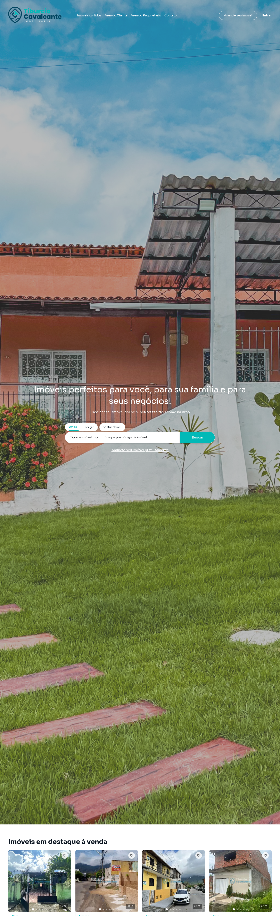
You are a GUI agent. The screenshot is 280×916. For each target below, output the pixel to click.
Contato (170, 15)
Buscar (197, 437)
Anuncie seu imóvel (238, 15)
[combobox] (141, 437)
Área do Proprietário (146, 15)
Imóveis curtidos (89, 15)
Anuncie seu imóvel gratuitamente (140, 450)
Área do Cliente (116, 15)
